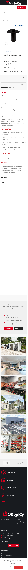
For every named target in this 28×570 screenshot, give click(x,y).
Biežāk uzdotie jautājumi (6, 555)
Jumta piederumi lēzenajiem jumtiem (13, 16)
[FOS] (6, 463)
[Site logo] (13, 2)
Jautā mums (21, 7)
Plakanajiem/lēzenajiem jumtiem (12, 66)
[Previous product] (4, 20)
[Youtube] (17, 545)
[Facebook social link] (8, 70)
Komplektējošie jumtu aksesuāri (11, 14)
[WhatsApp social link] (19, 70)
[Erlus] (20, 463)
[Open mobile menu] (2, 7)
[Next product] (7, 20)
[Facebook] (10, 545)
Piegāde (3, 557)
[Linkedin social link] (17, 70)
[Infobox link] (13, 472)
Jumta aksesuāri (13, 12)
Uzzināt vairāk (7, 567)
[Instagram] (13, 545)
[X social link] (10, 70)
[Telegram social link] (21, 70)
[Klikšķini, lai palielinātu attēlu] (5, 43)
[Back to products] (5, 20)
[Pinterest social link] (15, 70)
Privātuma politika (5, 553)
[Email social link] (13, 70)
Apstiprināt (18, 567)
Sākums (5, 12)
